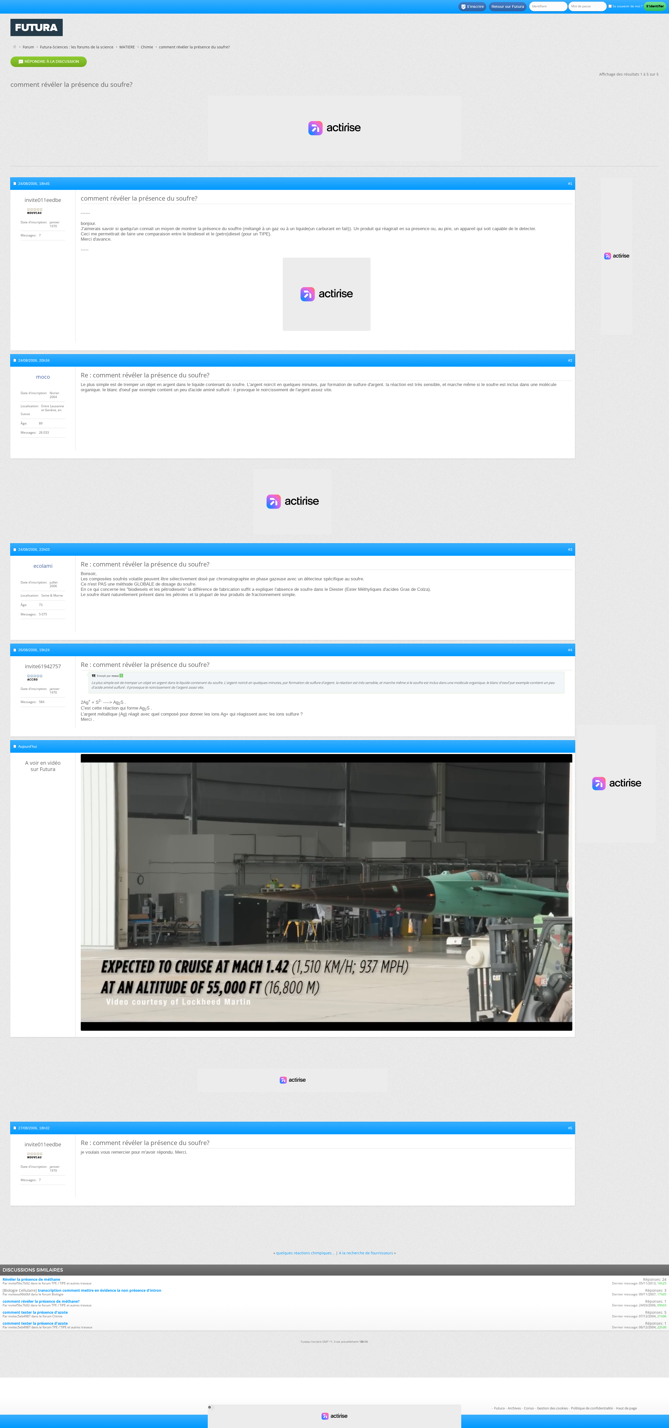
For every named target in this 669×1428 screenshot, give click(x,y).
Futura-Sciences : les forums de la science (76, 46)
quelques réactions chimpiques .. (305, 1252)
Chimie (147, 46)
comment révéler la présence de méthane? (41, 1301)
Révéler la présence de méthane (31, 1279)
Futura (499, 1408)
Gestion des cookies (552, 1408)
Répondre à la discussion (48, 61)
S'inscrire (472, 6)
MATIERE (127, 46)
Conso (529, 1408)
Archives (514, 1408)
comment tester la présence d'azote (35, 1312)
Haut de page (626, 1408)
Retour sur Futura (508, 6)
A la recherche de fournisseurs (366, 1252)
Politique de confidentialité (592, 1408)
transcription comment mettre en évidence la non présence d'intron (99, 1290)
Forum (28, 46)
